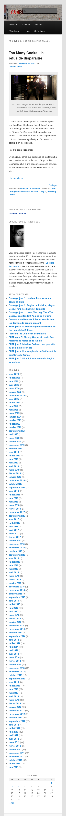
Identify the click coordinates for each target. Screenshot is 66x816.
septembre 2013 (17, 678)
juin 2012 (13, 731)
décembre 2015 (17, 586)
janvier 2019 (15, 476)
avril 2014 (14, 653)
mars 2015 (14, 614)
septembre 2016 (17, 554)
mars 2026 (14, 388)
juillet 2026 (14, 377)
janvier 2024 (15, 416)
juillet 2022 (14, 423)
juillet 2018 (14, 494)
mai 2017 (13, 526)
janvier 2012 (15, 749)
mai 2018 (13, 501)
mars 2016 (14, 575)
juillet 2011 (14, 763)
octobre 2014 (15, 632)
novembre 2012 (17, 713)
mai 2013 (13, 692)
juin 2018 (13, 498)
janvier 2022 (15, 427)
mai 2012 (13, 735)
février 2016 (15, 579)
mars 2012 (14, 742)
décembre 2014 (17, 625)
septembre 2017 (17, 515)
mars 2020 (14, 438)
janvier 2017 (15, 540)
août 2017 (14, 519)
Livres (26, 30)
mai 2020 (13, 434)
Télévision (14, 30)
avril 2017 (14, 529)
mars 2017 (14, 533)
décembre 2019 (17, 445)
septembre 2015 (17, 597)
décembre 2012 (17, 710)
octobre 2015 (15, 593)
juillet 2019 (14, 455)
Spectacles (34, 188)
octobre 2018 (15, 483)
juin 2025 (13, 405)
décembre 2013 (17, 668)
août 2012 (14, 724)
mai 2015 (13, 611)
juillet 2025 (14, 402)
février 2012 (15, 745)
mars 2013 (14, 699)
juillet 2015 (14, 604)
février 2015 (15, 618)
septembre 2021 (17, 430)
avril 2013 (14, 696)
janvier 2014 (15, 664)
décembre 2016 (17, 544)
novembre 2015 (17, 590)
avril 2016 (14, 572)
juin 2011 (13, 767)
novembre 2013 (17, 671)
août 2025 (14, 398)
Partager (53, 185)
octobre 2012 (15, 717)
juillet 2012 (14, 728)
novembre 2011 (17, 756)
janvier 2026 (15, 391)
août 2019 (14, 452)
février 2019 (15, 473)
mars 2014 (14, 657)
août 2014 (14, 639)
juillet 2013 (14, 685)
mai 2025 (13, 409)
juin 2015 (13, 607)
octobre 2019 (15, 448)
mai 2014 (13, 650)
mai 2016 (13, 568)
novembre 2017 (17, 512)
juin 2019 (13, 459)
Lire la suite (16, 178)
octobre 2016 (15, 551)
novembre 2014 (17, 629)
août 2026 (14, 374)
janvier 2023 (15, 420)
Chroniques (39, 30)
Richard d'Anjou (38, 191)
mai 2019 (13, 462)
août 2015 (14, 600)
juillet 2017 (14, 522)
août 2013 (14, 682)
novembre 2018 (17, 480)
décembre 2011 (17, 753)
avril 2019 (14, 466)
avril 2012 (14, 738)
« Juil (11, 802)
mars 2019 (14, 469)
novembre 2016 (17, 547)
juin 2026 (13, 381)
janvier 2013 (15, 706)
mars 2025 (14, 413)
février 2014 (15, 660)
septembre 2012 (17, 721)
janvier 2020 (15, 441)
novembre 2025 (17, 395)
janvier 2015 (15, 621)
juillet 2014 (14, 643)
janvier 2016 (15, 583)
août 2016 (14, 558)
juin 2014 (13, 646)
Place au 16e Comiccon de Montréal (27, 333)
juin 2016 (13, 565)
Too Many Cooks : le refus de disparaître (26, 55)
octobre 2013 (15, 675)
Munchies (25, 191)
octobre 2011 (15, 760)
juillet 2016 (14, 561)
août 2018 (14, 490)
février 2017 (15, 537)
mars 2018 (14, 505)
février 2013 (15, 703)
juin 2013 (13, 689)
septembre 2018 (17, 487)
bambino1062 (15, 66)
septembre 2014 (17, 636)
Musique (13, 24)
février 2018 (15, 508)
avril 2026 (14, 384)
